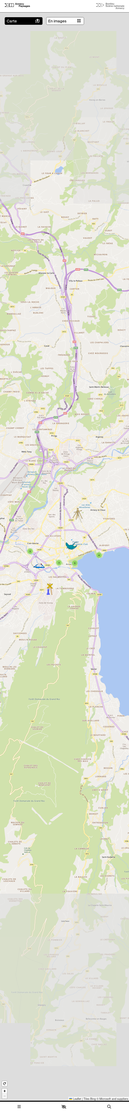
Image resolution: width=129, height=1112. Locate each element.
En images (57, 21)
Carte (12, 21)
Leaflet (76, 1099)
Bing (93, 1099)
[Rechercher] (109, 1107)
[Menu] (19, 1107)
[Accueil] (17, 6)
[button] (63, 1107)
